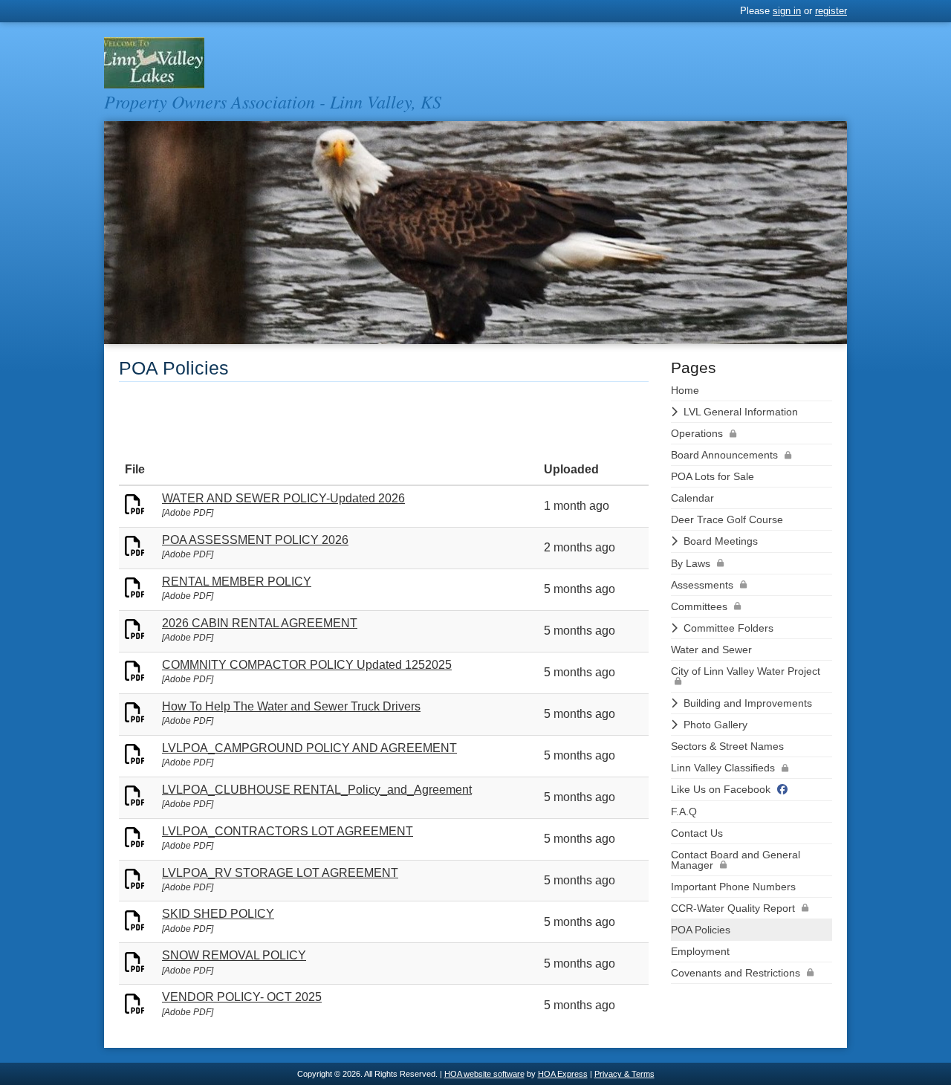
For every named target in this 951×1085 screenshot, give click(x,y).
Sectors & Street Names (727, 746)
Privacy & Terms (624, 1073)
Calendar (692, 498)
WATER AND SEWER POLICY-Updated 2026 (283, 498)
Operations (697, 433)
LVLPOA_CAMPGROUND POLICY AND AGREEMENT (309, 748)
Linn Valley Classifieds (723, 768)
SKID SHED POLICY (218, 913)
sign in (787, 10)
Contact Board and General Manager (735, 860)
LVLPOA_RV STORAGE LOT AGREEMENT (280, 873)
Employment (700, 951)
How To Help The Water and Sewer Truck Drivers (291, 706)
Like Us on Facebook (720, 790)
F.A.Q (684, 811)
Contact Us (697, 833)
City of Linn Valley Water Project (745, 671)
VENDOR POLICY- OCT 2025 (242, 997)
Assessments (702, 585)
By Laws (690, 563)
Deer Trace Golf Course (727, 519)
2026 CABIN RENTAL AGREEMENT (259, 623)
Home (685, 390)
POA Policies (700, 930)
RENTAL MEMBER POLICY (236, 581)
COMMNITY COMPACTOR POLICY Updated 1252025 (307, 664)
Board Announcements (724, 455)
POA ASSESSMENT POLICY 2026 (255, 540)
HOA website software (484, 1073)
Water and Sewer (711, 649)
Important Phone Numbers (733, 887)
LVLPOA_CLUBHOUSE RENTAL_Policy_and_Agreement (317, 789)
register (831, 10)
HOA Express (563, 1073)
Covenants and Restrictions (735, 973)
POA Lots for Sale (712, 476)
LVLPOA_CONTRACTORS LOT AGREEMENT (287, 831)
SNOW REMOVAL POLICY (234, 955)
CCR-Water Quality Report (733, 908)
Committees (699, 606)
